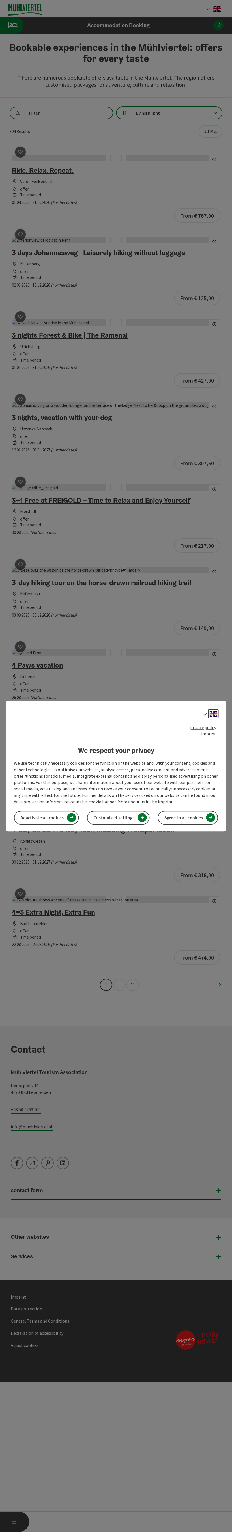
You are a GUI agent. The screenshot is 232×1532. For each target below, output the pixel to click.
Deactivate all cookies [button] (42, 817)
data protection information (42, 802)
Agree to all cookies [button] (183, 817)
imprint (208, 734)
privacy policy (203, 727)
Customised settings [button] (114, 817)
